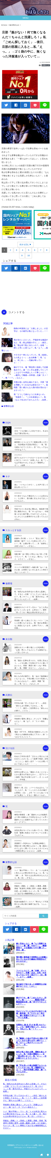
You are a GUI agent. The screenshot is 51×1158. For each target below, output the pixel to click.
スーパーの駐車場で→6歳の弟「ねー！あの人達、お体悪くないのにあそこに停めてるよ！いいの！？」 (31, 569)
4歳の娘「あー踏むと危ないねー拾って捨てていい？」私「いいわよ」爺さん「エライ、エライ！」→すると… (31, 556)
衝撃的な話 (45, 65)
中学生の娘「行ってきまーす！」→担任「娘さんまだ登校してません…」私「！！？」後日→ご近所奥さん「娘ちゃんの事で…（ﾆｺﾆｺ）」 (25, 1097)
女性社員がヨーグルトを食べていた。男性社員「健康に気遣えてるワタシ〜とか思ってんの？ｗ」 (31, 832)
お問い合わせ (39, 1145)
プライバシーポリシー (24, 1145)
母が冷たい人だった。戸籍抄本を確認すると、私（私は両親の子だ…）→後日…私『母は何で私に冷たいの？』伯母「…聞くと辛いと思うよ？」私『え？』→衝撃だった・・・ (25, 345)
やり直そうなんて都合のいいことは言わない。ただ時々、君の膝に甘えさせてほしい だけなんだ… (31, 498)
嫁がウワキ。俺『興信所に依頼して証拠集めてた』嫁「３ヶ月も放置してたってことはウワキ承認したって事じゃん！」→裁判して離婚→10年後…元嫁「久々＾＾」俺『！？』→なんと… (25, 372)
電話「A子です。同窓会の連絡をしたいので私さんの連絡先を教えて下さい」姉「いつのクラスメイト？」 (31, 734)
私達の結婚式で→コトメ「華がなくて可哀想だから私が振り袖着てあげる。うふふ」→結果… (31, 904)
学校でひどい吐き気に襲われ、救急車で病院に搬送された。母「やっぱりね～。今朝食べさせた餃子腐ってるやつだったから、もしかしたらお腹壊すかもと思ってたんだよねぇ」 (31, 514)
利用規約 (10, 1145)
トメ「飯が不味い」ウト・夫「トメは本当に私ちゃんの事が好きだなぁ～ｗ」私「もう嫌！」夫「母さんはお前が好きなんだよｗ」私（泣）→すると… (25, 1113)
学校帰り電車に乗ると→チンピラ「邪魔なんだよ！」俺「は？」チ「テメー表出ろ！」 (31, 721)
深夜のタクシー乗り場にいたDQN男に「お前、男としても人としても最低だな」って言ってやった (31, 649)
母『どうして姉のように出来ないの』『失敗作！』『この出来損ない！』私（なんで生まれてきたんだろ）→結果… (31, 397)
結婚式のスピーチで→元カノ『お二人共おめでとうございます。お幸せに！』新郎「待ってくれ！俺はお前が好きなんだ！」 (31, 609)
